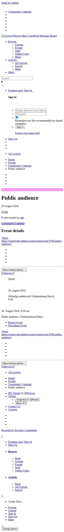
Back (18, 458)
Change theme (10, 529)
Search (18, 66)
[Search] (2, 85)
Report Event (15, 322)
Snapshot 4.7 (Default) (27, 399)
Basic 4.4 (21, 403)
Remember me (23, 120)
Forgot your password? (27, 133)
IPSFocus (29, 393)
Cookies (12, 409)
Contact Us (14, 406)
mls (22, 217)
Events (18, 47)
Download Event (17, 325)
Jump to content (9, 2)
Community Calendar (13, 223)
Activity (12, 60)
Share (4, 237)
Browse (12, 41)
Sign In (19, 127)
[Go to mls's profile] (4, 211)
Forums (19, 44)
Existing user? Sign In (20, 90)
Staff (17, 50)
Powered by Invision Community (19, 430)
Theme (12, 396)
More (18, 56)
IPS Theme (14, 393)
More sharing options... (14, 270)
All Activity (21, 63)
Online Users (22, 53)
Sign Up (12, 138)
